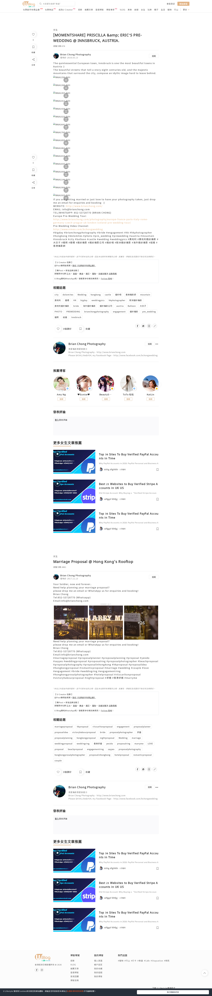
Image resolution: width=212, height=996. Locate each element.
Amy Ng (61, 394)
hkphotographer (117, 300)
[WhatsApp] (33, 196)
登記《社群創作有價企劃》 (84, 265)
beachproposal (75, 749)
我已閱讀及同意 (173, 992)
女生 (143, 9)
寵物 (169, 9)
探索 (80, 9)
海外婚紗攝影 (89, 305)
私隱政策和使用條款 (75, 991)
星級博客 (99, 9)
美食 (130, 9)
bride (76, 305)
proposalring (123, 743)
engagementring (95, 749)
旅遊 (136, 9)
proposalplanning (64, 737)
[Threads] (33, 203)
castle (108, 294)
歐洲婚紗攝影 (135, 300)
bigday (83, 300)
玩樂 (150, 9)
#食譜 (140, 960)
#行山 (127, 960)
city (57, 294)
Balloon (132, 305)
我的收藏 (98, 968)
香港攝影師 (131, 294)
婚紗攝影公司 (106, 305)
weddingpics (98, 300)
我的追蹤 (98, 972)
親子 (156, 9)
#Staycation (157, 960)
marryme (139, 743)
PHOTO (58, 311)
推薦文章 (89, 9)
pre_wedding (149, 311)
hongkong (96, 294)
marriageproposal (64, 726)
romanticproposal (142, 754)
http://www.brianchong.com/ (84, 206)
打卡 (69, 273)
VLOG (122, 9)
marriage (136, 737)
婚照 (57, 317)
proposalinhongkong (99, 754)
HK (74, 300)
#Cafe (147, 960)
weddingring (83, 743)
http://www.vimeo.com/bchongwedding (78, 229)
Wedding (82, 294)
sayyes (111, 749)
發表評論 (61, 419)
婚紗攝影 (134, 311)
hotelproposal (122, 754)
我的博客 (98, 976)
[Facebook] (33, 189)
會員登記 (171, 3)
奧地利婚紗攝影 (62, 305)
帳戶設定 (98, 964)
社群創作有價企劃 (31, 9)
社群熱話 (49, 9)
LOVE (150, 743)
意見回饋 (74, 976)
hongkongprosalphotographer (70, 754)
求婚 (139, 732)
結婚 (65, 317)
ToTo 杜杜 (128, 394)
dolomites (68, 294)
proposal (59, 749)
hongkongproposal (86, 737)
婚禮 (67, 300)
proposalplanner (142, 726)
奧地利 (58, 300)
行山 (176, 9)
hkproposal (82, 726)
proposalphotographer (121, 732)
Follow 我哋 (106, 278)
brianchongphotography (96, 311)
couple (58, 760)
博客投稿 (74, 980)
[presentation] (53, 384)
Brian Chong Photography (75, 54)
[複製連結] (33, 210)
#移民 (167, 960)
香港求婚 (98, 743)
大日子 (143, 305)
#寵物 (120, 960)
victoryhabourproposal (84, 732)
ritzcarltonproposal (103, 726)
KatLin (150, 394)
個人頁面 (98, 960)
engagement (119, 311)
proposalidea (61, 732)
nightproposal (107, 737)
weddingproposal (64, 743)
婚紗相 (118, 294)
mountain (145, 294)
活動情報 (113, 273)
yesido (109, 743)
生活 (163, 9)
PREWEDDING (73, 311)
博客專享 (110, 9)
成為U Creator (66, 9)
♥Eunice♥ (84, 394)
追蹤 (154, 55)
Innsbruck (76, 317)
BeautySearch (106, 394)
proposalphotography (130, 749)
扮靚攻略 (102, 273)
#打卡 (133, 960)
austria (120, 305)
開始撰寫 (183, 3)
